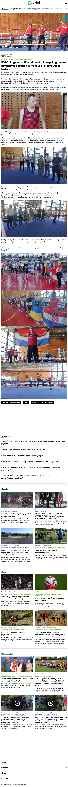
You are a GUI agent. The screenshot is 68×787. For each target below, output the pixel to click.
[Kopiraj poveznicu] (64, 19)
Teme (3, 762)
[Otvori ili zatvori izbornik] (66, 3)
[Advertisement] (34, 419)
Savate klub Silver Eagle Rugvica (42, 402)
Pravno (4, 778)
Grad (3, 773)
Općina (4, 767)
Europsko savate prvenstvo (11, 402)
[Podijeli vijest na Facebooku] (64, 16)
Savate (26, 402)
